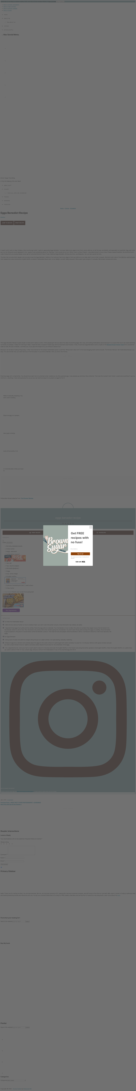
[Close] (90, 527)
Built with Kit (80, 561)
